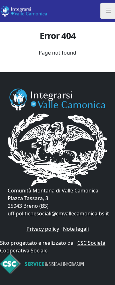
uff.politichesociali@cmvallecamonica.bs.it (58, 213)
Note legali (76, 228)
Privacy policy (43, 228)
